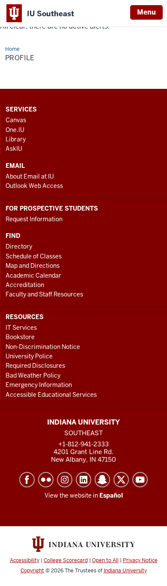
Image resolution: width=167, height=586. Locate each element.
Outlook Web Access (34, 186)
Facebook (27, 479)
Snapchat (102, 479)
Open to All (105, 560)
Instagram (64, 479)
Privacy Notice (140, 560)
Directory (19, 246)
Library (16, 139)
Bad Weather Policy (33, 375)
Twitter (121, 479)
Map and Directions (33, 266)
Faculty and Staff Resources (44, 294)
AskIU (14, 148)
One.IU (15, 130)
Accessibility (24, 560)
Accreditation (25, 285)
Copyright (32, 570)
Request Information (34, 219)
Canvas (16, 120)
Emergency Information (39, 385)
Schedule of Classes (34, 256)
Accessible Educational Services (51, 394)
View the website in (84, 495)
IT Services (21, 327)
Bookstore (20, 337)
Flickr (46, 479)
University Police (29, 356)
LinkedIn (83, 479)
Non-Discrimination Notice (43, 347)
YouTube (140, 479)
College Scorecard (66, 560)
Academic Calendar (33, 275)
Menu (146, 12)
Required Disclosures (35, 365)
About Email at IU (30, 176)
